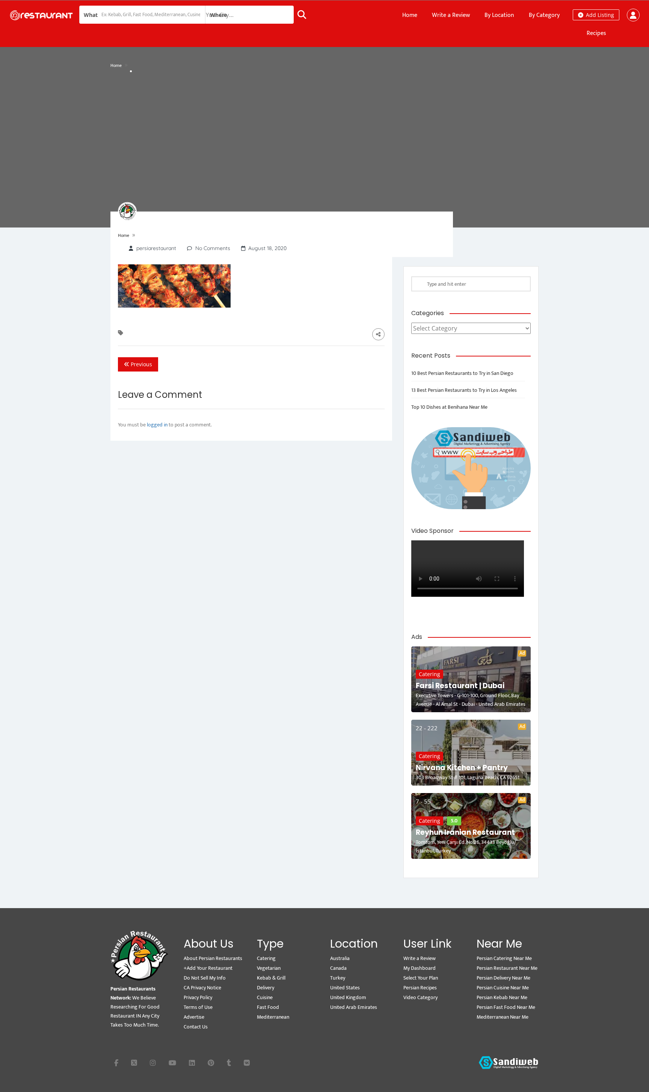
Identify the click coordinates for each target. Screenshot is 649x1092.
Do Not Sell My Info (205, 978)
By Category (544, 15)
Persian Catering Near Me (504, 958)
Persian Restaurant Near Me (507, 968)
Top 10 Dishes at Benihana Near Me (449, 407)
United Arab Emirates (353, 1007)
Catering (429, 674)
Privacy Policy (198, 997)
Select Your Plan (420, 978)
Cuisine (265, 997)
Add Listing (599, 14)
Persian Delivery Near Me (503, 978)
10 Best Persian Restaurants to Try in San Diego (462, 373)
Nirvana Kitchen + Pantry (462, 768)
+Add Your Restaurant (208, 968)
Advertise (194, 1017)
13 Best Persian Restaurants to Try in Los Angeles (464, 390)
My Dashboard (419, 968)
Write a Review (451, 15)
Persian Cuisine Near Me (503, 987)
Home (409, 15)
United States (345, 987)
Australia (340, 958)
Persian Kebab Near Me (502, 997)
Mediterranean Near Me (502, 1017)
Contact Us (196, 1026)
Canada (338, 968)
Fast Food (268, 1007)
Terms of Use (198, 1007)
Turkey (337, 978)
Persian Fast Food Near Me (506, 1007)
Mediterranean (273, 1017)
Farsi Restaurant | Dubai (460, 686)
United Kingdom (348, 997)
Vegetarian (269, 968)
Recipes (596, 33)
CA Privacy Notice (202, 987)
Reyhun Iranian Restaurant (465, 832)
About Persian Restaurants (213, 958)
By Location (499, 15)
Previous (140, 364)
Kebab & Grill (271, 978)
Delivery (265, 987)
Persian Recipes (420, 987)
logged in (157, 424)
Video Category (420, 997)
